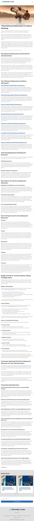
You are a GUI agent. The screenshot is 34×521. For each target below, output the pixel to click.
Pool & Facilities (13, 515)
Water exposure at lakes (5, 65)
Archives (19, 519)
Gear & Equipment (6, 515)
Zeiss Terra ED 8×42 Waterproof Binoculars (11, 104)
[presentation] (8, 481)
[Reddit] (4, 467)
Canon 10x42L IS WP (11, 306)
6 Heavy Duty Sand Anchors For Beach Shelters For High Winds (25, 489)
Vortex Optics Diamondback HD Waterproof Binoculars (14, 95)
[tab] (15, 493)
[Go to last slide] (2, 484)
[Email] (6, 467)
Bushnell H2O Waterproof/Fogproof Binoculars (12, 114)
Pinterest (22, 519)
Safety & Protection (27, 515)
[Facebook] (1, 467)
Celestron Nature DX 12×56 (9, 289)
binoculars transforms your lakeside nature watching (20, 365)
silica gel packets (19, 237)
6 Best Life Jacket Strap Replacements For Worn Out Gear (8, 489)
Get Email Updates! (17, 501)
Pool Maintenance (20, 515)
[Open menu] (32, 1)
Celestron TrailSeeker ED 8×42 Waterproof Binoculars (14, 142)
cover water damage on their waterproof (12, 272)
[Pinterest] (3, 467)
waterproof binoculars (18, 34)
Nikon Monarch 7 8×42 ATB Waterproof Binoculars (13, 85)
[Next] (31, 484)
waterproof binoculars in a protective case (12, 232)
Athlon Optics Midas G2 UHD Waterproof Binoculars (13, 123)
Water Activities (17, 517)
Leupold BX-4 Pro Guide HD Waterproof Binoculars (13, 133)
